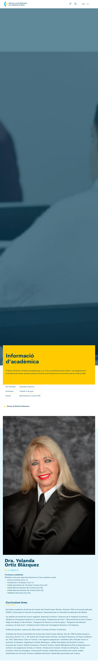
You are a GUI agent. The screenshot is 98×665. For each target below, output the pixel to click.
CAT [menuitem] (83, 4)
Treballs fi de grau (26, 391)
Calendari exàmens (26, 387)
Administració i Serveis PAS (29, 396)
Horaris (8, 396)
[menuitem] (83, 4)
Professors (9, 391)
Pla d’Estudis (10, 387)
